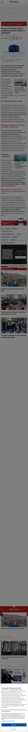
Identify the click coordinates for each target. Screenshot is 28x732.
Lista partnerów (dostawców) (8, 721)
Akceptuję (14, 724)
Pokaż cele (14, 729)
